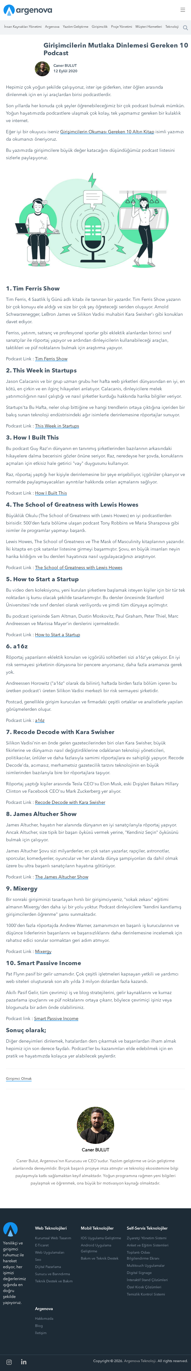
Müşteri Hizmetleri (149, 26)
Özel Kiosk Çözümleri (144, 1287)
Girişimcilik (100, 26)
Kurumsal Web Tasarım (53, 1238)
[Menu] (182, 10)
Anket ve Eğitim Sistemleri (148, 1245)
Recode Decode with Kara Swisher (70, 802)
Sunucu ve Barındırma (52, 1274)
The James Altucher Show (61, 877)
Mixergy (43, 951)
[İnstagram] (9, 1362)
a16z (40, 720)
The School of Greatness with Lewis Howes (78, 568)
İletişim (41, 1333)
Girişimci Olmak (19, 1079)
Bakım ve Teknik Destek (99, 1258)
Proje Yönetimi (121, 26)
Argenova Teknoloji (140, 1361)
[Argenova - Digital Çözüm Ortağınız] (28, 10)
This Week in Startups (57, 426)
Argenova (52, 26)
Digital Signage (139, 1273)
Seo (38, 1260)
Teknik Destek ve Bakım (54, 1281)
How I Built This (51, 493)
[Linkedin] (24, 1362)
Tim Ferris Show (51, 359)
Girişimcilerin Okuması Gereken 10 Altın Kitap (107, 132)
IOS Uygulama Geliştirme (101, 1238)
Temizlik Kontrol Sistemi (146, 1294)
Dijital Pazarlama (48, 1267)
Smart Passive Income (56, 1019)
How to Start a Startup (57, 635)
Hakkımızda (44, 1318)
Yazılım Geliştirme (75, 26)
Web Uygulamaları (49, 1252)
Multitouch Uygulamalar (146, 1265)
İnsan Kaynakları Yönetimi (23, 26)
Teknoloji (172, 26)
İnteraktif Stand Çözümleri (147, 1280)
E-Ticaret (41, 1245)
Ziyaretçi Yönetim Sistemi (147, 1238)
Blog (39, 1326)
